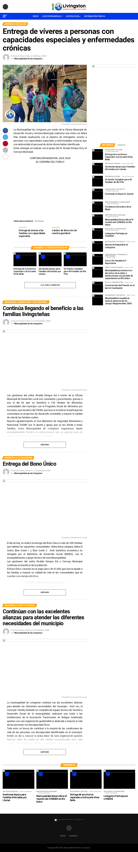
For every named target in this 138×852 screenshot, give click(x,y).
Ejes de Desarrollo (52, 16)
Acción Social (73, 16)
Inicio (35, 16)
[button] (17, 191)
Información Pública (94, 16)
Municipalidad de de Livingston (28, 59)
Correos (73, 836)
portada (40, 221)
